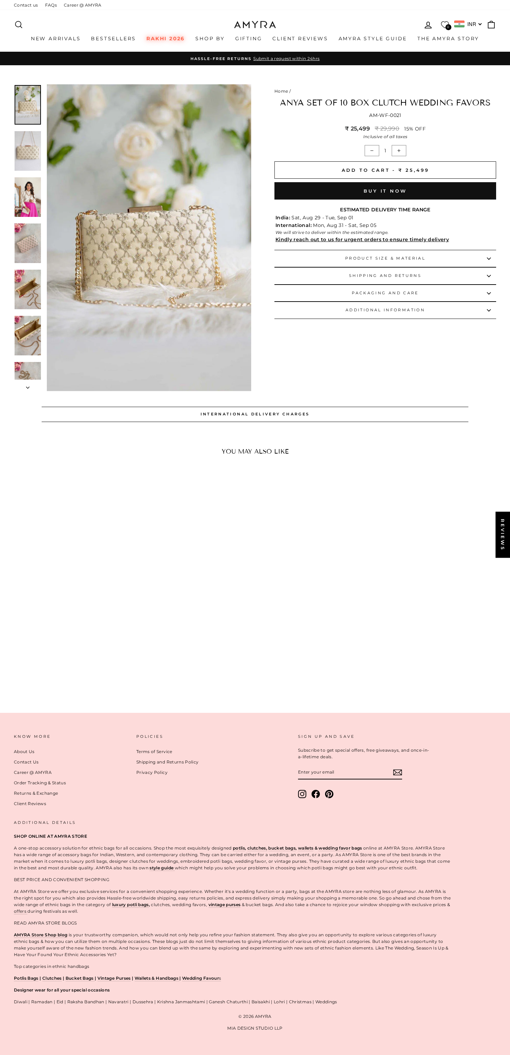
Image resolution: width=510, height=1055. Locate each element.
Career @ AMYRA (83, 5)
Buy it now (385, 191)
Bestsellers (113, 38)
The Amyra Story (448, 38)
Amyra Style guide (373, 38)
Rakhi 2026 (165, 38)
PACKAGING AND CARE (385, 292)
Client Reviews (300, 38)
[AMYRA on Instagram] (302, 794)
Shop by (210, 38)
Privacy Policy (152, 772)
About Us (24, 751)
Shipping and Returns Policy (167, 762)
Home (281, 91)
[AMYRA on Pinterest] (329, 794)
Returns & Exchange (36, 793)
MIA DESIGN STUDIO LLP (254, 1028)
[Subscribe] (397, 772)
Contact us (26, 5)
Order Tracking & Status (40, 782)
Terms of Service (154, 751)
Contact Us (26, 762)
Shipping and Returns (385, 275)
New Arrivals (56, 38)
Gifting (248, 38)
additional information (385, 309)
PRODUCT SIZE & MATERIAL (385, 258)
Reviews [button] (502, 534)
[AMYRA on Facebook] (316, 794)
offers (20, 911)
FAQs (51, 5)
